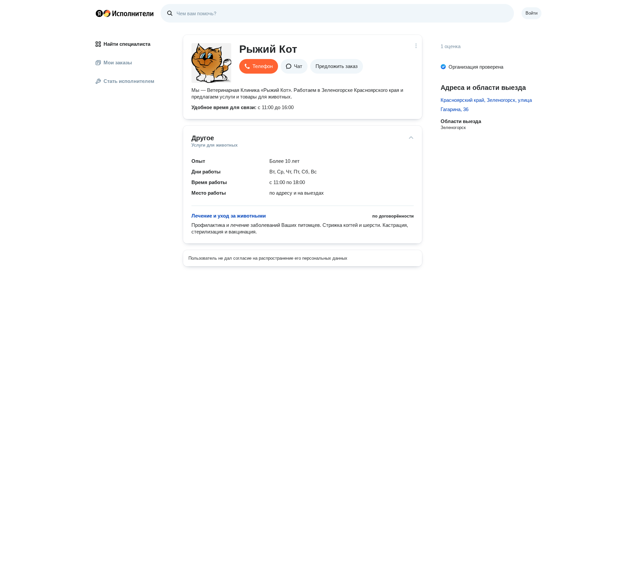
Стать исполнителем (129, 81)
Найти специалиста (127, 44)
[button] (258, 66)
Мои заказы (118, 62)
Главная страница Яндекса (99, 13)
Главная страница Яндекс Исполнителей (125, 13)
